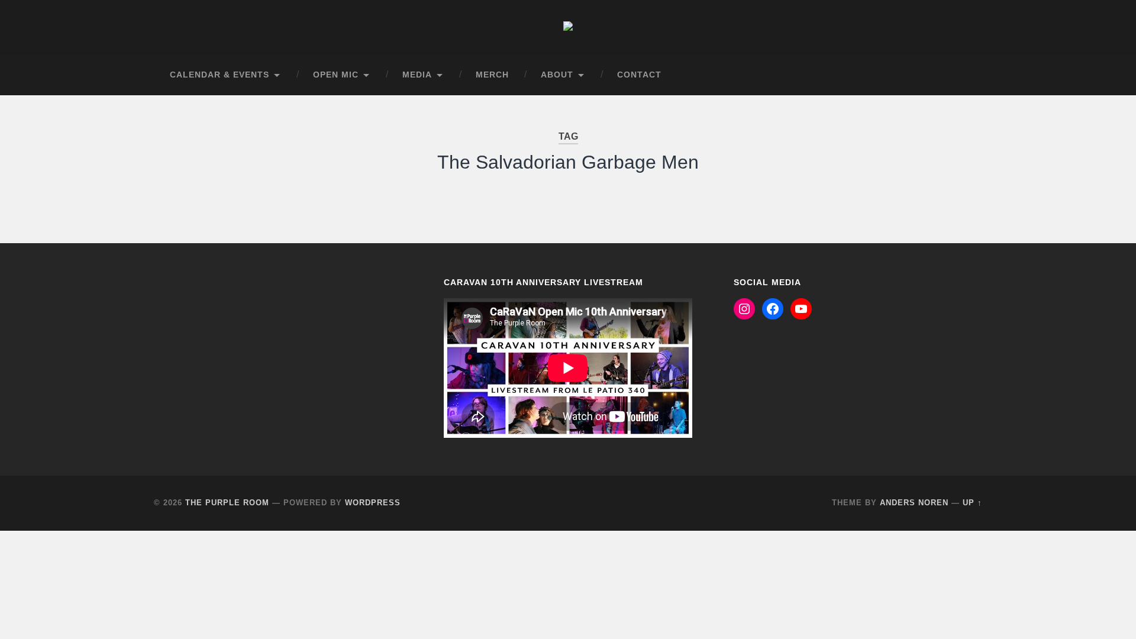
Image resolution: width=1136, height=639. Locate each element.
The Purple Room (227, 502)
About (557, 74)
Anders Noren (914, 502)
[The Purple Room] (568, 27)
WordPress (373, 502)
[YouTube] (801, 309)
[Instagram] (744, 309)
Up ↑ (972, 502)
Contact (639, 74)
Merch (492, 74)
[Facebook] (772, 309)
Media (417, 74)
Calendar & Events (219, 74)
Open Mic (336, 74)
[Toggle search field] (962, 75)
